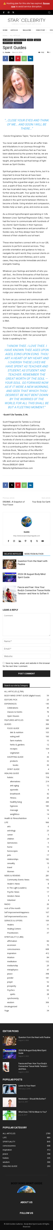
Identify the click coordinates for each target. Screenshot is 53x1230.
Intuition (10, 957)
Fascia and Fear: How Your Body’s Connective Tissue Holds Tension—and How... (33, 1066)
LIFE (6, 822)
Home (5, 35)
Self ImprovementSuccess (15, 916)
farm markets (16, 740)
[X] (13, 12)
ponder (10, 977)
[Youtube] (43, 541)
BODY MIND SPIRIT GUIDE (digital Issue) (22, 695)
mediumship (12, 965)
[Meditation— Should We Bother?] (9, 1102)
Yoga (6, 1010)
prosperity (11, 986)
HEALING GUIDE (20, 40)
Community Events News (18, 879)
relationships (12, 859)
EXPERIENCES (10, 703)
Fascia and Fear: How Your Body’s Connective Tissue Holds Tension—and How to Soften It (34, 590)
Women (10, 871)
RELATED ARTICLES (12, 554)
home (9, 847)
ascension (11, 945)
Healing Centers (14, 928)
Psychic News (13, 892)
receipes (13, 748)
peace (10, 973)
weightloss (14, 814)
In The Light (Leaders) (16, 887)
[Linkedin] (30, 58)
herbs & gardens (17, 744)
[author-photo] (26, 528)
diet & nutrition (16, 732)
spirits (12, 994)
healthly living (16, 802)
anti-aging (14, 785)
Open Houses (13, 716)
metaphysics (12, 969)
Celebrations (12, 707)
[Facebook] (3, 12)
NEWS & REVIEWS (12, 875)
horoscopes (12, 851)
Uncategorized (10, 1006)
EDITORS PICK (10, 699)
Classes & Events (14, 712)
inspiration (17, 43)
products (14, 761)
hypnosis (37, 40)
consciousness (13, 949)
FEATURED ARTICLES (13, 720)
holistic (30, 40)
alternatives (15, 781)
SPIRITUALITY (8, 43)
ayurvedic (14, 789)
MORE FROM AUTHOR (34, 554)
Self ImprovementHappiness (16, 912)
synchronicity (13, 998)
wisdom (10, 1002)
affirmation (12, 941)
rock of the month (12, 908)
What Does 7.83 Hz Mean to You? (32, 1112)
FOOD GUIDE (13, 728)
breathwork (15, 793)
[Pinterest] (18, 58)
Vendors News (13, 896)
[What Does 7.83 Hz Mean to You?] (9, 1115)
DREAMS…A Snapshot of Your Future (14, 503)
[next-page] (8, 600)
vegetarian (14, 753)
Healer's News (13, 883)
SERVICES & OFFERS (13, 920)
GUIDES (7, 724)
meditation (12, 961)
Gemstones (12, 842)
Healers (10, 924)
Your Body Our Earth (41, 502)
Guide (7, 52)
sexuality (11, 863)
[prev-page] (4, 600)
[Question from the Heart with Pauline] (9, 564)
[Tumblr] (32, 541)
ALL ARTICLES (15, 35)
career (10, 834)
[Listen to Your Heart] (9, 1089)
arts (9, 826)
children (10, 838)
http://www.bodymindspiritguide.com (26, 536)
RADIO (7, 904)
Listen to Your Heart (26, 1086)
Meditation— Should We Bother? (32, 1099)
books (15, 765)
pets (9, 855)
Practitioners (12, 932)
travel (9, 867)
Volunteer (11, 900)
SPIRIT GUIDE (13, 769)
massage (14, 810)
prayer (10, 982)
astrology (11, 830)
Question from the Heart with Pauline (34, 1037)
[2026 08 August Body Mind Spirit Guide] (9, 577)
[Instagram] (8, 12)
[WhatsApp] (24, 58)
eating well (14, 736)
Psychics (11, 990)
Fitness (13, 797)
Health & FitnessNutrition (15, 818)
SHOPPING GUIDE (15, 757)
